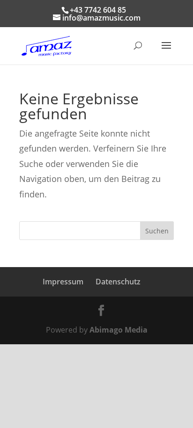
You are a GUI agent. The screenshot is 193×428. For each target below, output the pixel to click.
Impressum (63, 281)
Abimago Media (118, 330)
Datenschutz (118, 281)
